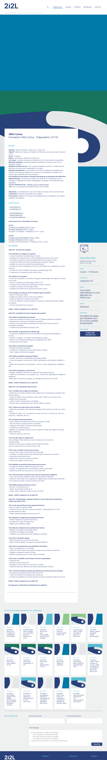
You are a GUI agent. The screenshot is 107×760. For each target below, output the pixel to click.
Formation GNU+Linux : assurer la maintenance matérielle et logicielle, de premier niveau (61, 698)
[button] (48, 7)
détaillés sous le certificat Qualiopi (38, 184)
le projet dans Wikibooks (17, 217)
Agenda (68, 7)
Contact (98, 7)
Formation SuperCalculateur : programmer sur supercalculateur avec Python (79, 697)
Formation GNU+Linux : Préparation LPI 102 (28, 662)
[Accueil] (11, 5)
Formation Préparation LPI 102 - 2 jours (21, 240)
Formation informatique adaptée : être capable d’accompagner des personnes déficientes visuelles (11, 699)
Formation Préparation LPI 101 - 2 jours (21, 229)
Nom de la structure (38, 716)
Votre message (34, 728)
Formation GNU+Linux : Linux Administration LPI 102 (44, 663)
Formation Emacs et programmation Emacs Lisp (61, 632)
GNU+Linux (19, 13)
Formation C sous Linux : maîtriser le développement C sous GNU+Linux (28, 697)
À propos (77, 7)
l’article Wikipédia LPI (16, 213)
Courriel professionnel (77, 716)
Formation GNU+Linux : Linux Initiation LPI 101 (11, 662)
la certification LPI (15, 209)
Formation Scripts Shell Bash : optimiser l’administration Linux (78, 663)
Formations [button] (57, 7)
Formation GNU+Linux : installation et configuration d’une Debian (11, 633)
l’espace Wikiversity (16, 215)
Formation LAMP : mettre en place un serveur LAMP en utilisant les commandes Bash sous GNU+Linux (94, 665)
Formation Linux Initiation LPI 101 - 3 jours (22, 227)
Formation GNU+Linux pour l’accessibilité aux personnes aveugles (44, 634)
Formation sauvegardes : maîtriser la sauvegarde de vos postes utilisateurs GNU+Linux (44, 698)
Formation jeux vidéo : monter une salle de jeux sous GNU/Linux (77, 633)
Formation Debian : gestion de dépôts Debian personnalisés (95, 633)
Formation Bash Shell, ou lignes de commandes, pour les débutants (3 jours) (28, 634)
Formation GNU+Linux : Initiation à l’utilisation (61, 662)
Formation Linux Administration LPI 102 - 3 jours (24, 238)
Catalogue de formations (10, 13)
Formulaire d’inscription (90, 334)
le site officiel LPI (15, 207)
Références (87, 7)
